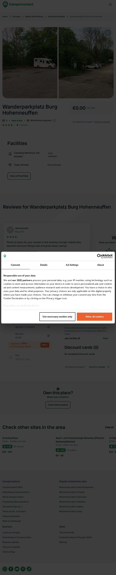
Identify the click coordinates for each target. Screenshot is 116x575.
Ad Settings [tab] (72, 265)
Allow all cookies (94, 316)
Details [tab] (44, 265)
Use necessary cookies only (57, 316)
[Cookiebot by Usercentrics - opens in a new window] (99, 256)
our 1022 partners (22, 280)
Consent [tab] (15, 265)
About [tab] (100, 265)
